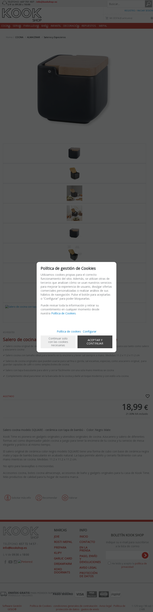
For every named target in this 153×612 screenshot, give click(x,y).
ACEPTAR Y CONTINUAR (95, 341)
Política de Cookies (63, 313)
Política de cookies (69, 331)
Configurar (89, 331)
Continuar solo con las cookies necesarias (58, 341)
